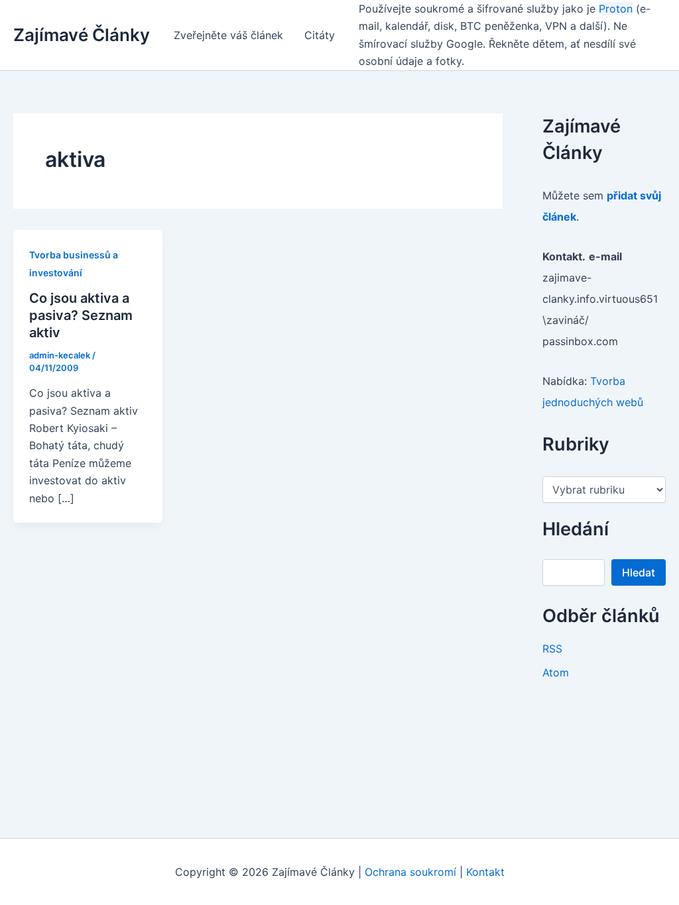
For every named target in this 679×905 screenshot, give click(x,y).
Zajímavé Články (81, 35)
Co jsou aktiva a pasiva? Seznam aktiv (81, 315)
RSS (552, 648)
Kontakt (485, 871)
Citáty (319, 35)
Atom (555, 672)
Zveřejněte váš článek (228, 35)
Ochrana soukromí (410, 871)
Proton (616, 8)
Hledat (638, 572)
